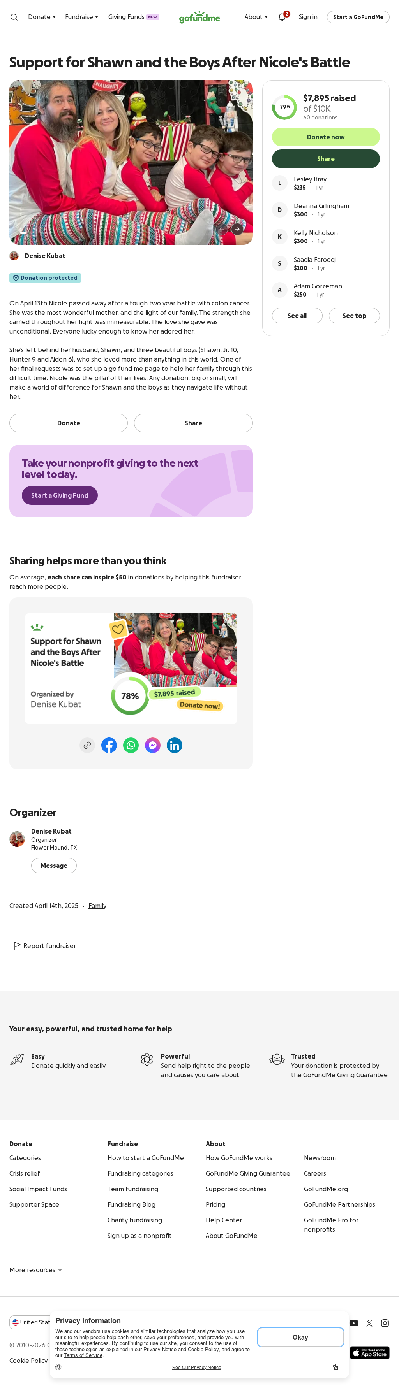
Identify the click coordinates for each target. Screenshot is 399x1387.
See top (355, 315)
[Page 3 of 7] (36, 233)
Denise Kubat (51, 831)
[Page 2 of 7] (31, 233)
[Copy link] (87, 745)
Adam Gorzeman (318, 286)
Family (97, 905)
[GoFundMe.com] (199, 17)
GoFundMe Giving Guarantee (345, 1074)
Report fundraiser (49, 945)
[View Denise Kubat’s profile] (17, 839)
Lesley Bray (310, 179)
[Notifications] (282, 17)
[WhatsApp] (131, 745)
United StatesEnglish (49, 1322)
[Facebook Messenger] (153, 745)
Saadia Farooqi (315, 259)
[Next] (237, 229)
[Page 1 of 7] (23, 233)
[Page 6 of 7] (52, 232)
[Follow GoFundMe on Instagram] (385, 1323)
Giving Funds (132, 16)
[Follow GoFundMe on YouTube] (354, 1323)
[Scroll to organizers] (14, 255)
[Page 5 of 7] (47, 233)
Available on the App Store (370, 1352)
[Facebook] (109, 745)
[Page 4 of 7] (42, 233)
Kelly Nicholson (316, 232)
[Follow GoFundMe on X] (369, 1323)
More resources (32, 1269)
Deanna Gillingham (321, 205)
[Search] (14, 17)
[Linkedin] (174, 745)
